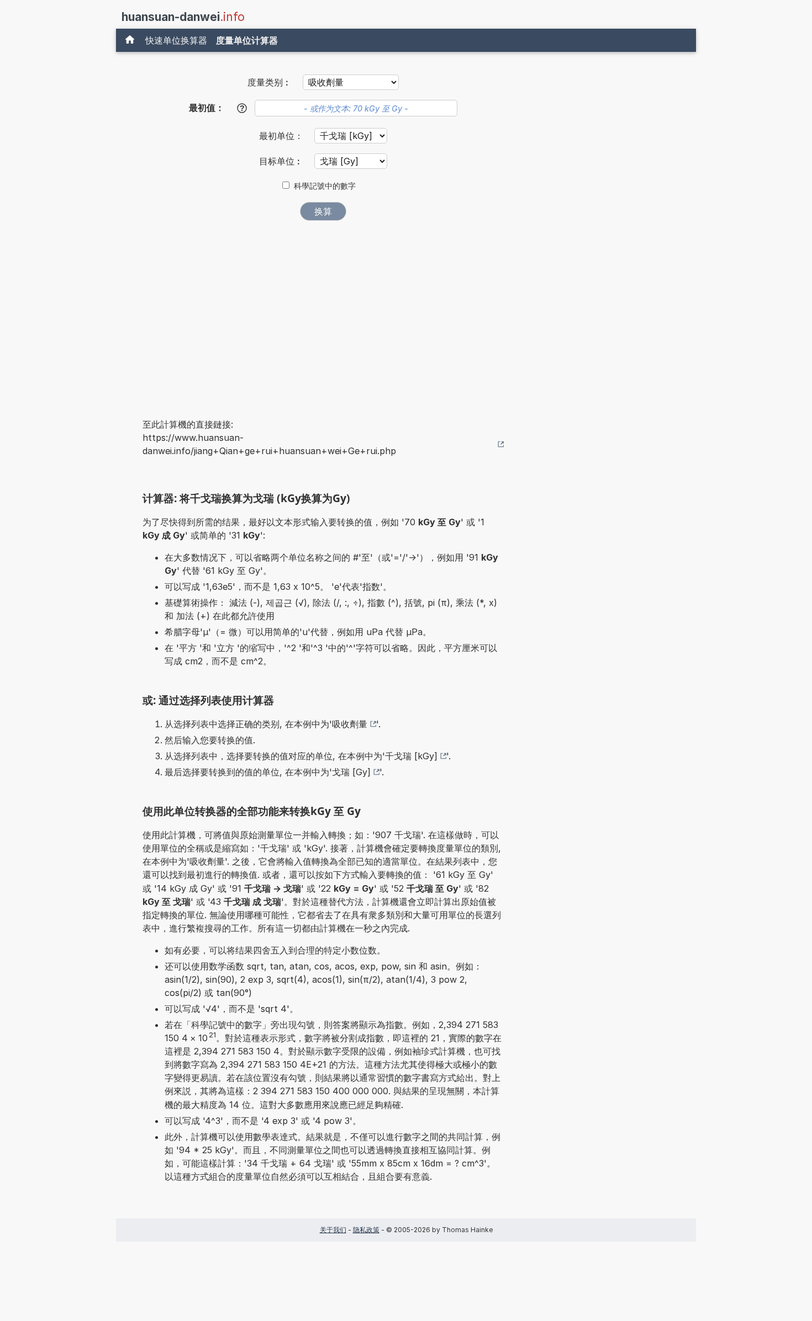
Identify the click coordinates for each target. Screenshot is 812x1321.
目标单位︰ (282, 161)
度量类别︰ (269, 82)
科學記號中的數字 (325, 186)
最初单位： (282, 135)
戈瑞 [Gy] (351, 771)
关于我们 (333, 1230)
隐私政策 (366, 1230)
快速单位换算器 (176, 40)
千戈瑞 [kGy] (411, 755)
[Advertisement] (323, 312)
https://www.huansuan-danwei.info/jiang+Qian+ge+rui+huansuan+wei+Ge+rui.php (269, 444)
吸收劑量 (349, 723)
